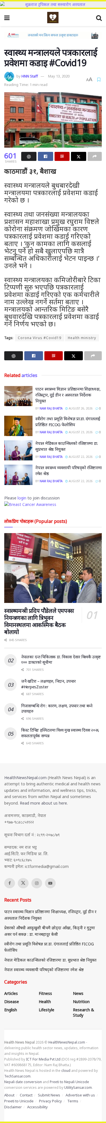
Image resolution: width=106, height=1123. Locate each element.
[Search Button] (99, 17)
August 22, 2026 (80, 457)
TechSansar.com (17, 1076)
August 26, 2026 (80, 408)
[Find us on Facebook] (9, 883)
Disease (11, 1001)
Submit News (49, 1095)
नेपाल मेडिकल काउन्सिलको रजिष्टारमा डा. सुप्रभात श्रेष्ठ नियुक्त (50, 960)
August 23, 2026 (80, 432)
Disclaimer (13, 1106)
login (22, 498)
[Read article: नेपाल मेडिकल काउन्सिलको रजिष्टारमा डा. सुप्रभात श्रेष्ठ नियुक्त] (18, 450)
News (78, 993)
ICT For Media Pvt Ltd (43, 1059)
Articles (11, 993)
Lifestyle (46, 1009)
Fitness (45, 993)
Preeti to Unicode (19, 1100)
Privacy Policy (50, 1100)
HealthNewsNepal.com (25, 777)
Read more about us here (43, 803)
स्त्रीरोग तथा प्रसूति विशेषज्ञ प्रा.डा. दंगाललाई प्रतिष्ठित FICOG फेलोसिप (67, 421)
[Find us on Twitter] (23, 883)
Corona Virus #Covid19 (39, 337)
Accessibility (37, 1106)
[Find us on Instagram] (36, 883)
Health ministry (82, 337)
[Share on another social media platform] (95, 156)
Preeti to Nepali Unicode (69, 1081)
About (9, 1095)
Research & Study (83, 1012)
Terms (72, 1100)
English (10, 1009)
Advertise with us (80, 1095)
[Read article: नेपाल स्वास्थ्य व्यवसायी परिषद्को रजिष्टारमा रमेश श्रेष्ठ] (18, 475)
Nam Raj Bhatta (51, 408)
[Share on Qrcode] (62, 156)
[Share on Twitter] (78, 156)
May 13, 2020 (59, 76)
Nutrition (81, 1001)
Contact (26, 1095)
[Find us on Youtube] (50, 883)
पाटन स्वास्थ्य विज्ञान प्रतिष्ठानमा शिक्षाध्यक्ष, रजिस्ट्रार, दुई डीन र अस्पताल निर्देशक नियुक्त (67, 395)
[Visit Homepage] (53, 17)
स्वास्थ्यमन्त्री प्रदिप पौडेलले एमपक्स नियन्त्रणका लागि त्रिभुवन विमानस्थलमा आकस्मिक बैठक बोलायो (39, 621)
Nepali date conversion (23, 1081)
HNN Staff (29, 76)
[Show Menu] (7, 17)
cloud (65, 1070)
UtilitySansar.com (78, 1087)
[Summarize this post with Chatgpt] (28, 156)
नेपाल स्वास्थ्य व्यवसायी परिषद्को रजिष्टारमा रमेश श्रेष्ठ (44, 969)
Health (45, 1001)
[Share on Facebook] (45, 156)
